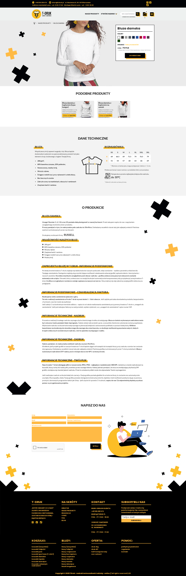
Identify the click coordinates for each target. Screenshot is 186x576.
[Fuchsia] (144, 37)
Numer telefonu (74, 420)
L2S (129, 573)
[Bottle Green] (119, 40)
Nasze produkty (44, 23)
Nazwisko (71, 415)
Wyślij (95, 446)
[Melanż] (126, 37)
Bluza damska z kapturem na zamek (104, 105)
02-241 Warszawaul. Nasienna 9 (99, 526)
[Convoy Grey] (130, 37)
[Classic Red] (141, 37)
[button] (152, 14)
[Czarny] (122, 37)
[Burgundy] (148, 37)
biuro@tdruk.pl (58, 3)
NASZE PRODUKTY (92, 14)
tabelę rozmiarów (132, 45)
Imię (33, 415)
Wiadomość (36, 425)
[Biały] (119, 37)
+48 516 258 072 (41, 3)
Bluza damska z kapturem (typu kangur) (68, 105)
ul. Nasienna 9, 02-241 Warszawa (78, 3)
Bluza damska (58, 23)
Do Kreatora (135, 55)
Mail (33, 420)
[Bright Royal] (137, 37)
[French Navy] (133, 37)
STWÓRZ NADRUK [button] (108, 14)
